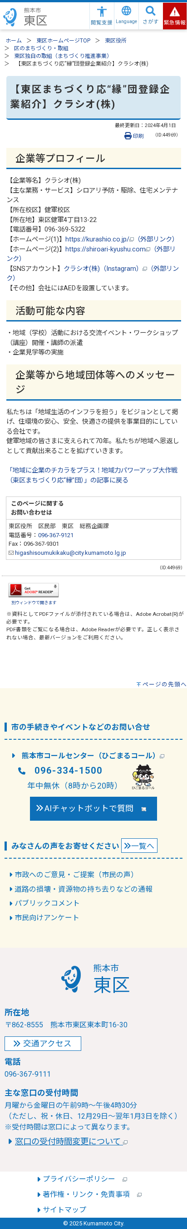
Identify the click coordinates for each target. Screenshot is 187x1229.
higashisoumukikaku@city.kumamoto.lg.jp (70, 552)
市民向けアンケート (47, 917)
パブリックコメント (47, 903)
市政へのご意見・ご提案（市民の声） (76, 874)
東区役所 (116, 41)
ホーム (13, 41)
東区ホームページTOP (63, 41)
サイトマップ (64, 1209)
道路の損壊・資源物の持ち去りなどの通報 (84, 889)
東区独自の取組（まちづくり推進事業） (63, 56)
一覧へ (142, 846)
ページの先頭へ (165, 684)
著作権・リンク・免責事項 (90, 1194)
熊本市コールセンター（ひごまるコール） (91, 756)
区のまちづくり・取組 (41, 48)
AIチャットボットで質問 (93, 808)
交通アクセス (47, 1043)
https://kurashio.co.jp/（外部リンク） (121, 239)
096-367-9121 (56, 535)
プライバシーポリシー (83, 1179)
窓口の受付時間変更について (69, 1141)
